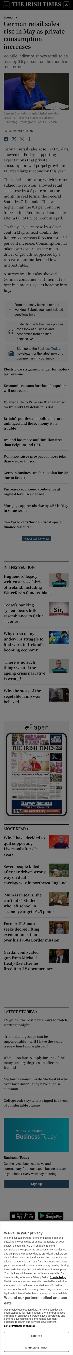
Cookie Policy (58, 1277)
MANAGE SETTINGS (36, 1347)
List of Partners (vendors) (19, 1325)
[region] (36, 1288)
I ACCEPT (36, 1336)
